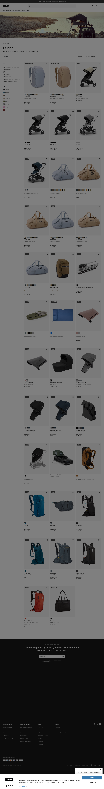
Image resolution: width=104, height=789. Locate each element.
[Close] (101, 770)
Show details (22, 786)
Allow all (92, 777)
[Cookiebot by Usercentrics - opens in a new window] (9, 786)
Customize (91, 782)
